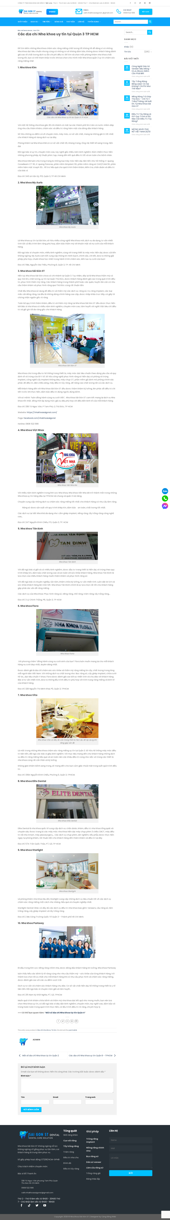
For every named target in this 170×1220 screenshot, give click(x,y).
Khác (126, 46)
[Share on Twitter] (63, 1021)
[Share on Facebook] (58, 1021)
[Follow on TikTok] (29, 1205)
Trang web (90, 1097)
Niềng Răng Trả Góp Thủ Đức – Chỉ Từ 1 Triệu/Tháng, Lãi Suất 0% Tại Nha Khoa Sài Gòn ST (142, 101)
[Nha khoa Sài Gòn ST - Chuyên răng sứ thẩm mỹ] (30, 12)
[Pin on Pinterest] (72, 1021)
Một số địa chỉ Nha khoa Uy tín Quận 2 (40, 1055)
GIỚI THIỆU (22, 22)
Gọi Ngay (127, 10)
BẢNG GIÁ (59, 22)
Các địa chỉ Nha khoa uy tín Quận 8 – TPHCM (91, 1055)
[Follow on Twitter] (140, 3)
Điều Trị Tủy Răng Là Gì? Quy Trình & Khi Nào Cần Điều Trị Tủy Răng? (142, 117)
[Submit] (150, 22)
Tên (23, 1097)
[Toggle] (151, 51)
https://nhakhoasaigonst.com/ (42, 412)
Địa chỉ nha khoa (25, 30)
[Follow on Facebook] (130, 3)
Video (52, 11)
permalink (73, 1030)
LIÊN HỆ (81, 22)
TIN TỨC (46, 22)
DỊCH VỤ (34, 22)
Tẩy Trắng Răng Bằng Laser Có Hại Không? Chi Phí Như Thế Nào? (141, 85)
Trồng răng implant (92, 1140)
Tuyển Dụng (93, 22)
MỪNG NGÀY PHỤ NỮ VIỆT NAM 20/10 (141, 130)
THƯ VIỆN (70, 22)
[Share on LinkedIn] (76, 1021)
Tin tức (36, 30)
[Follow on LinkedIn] (150, 3)
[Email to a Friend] (67, 1021)
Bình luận (26, 1076)
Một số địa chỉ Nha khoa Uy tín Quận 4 (65, 1012)
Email (86, 10)
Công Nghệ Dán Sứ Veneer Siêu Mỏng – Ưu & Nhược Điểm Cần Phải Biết (141, 70)
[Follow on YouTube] (44, 1205)
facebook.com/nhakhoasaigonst (40, 418)
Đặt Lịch (145, 12)
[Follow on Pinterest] (145, 3)
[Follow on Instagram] (135, 3)
